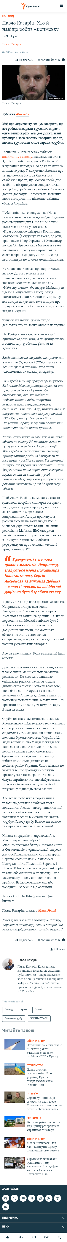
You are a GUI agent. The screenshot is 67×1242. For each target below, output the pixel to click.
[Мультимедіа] (21, 1237)
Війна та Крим (36, 1041)
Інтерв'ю (32, 1093)
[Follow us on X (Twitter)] (14, 1198)
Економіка (34, 1118)
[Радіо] (7, 1237)
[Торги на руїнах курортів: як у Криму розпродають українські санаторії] (14, 1121)
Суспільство (35, 1065)
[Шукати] (59, 1237)
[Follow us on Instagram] (40, 1198)
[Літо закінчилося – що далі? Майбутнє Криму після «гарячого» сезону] (14, 1142)
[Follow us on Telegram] (31, 1198)
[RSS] (48, 1198)
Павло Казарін (11, 44)
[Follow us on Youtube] (23, 1198)
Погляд (8, 16)
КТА (33, 1237)
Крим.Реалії (47, 910)
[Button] (24, 60)
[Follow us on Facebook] (5, 1198)
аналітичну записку (17, 157)
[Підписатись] (5, 1206)
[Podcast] (57, 1198)
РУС (46, 1237)
